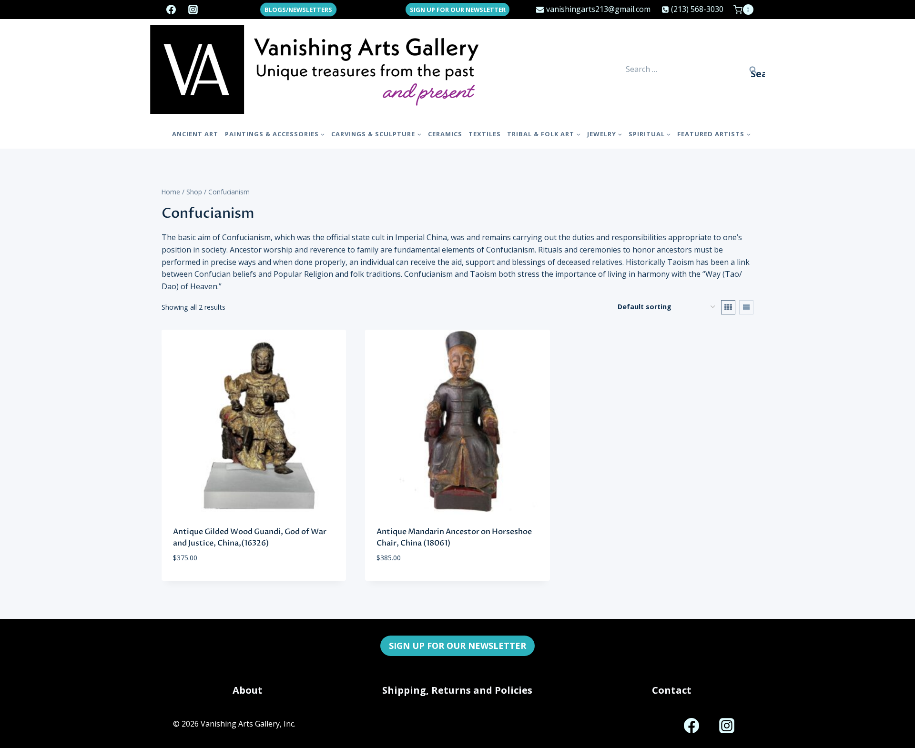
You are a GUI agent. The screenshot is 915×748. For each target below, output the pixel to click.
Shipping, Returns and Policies (457, 690)
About (248, 690)
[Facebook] (171, 9)
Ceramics (445, 134)
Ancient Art (195, 134)
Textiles (484, 134)
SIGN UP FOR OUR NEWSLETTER (458, 9)
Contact (671, 690)
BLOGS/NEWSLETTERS (298, 9)
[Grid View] (728, 307)
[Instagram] (193, 9)
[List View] (746, 307)
